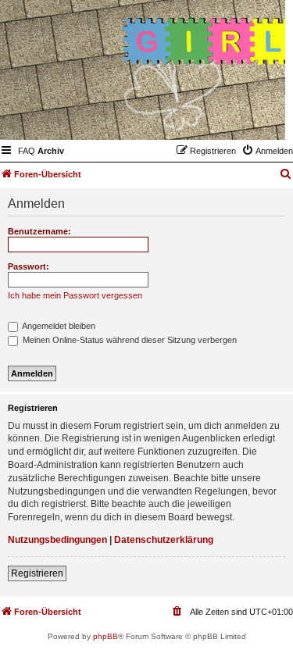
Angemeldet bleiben (57, 325)
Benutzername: (39, 231)
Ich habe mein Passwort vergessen (75, 295)
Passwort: (28, 266)
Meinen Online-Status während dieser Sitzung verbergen (128, 340)
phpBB (105, 636)
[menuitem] (26, 150)
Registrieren (37, 573)
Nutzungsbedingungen (57, 539)
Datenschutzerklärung (163, 539)
